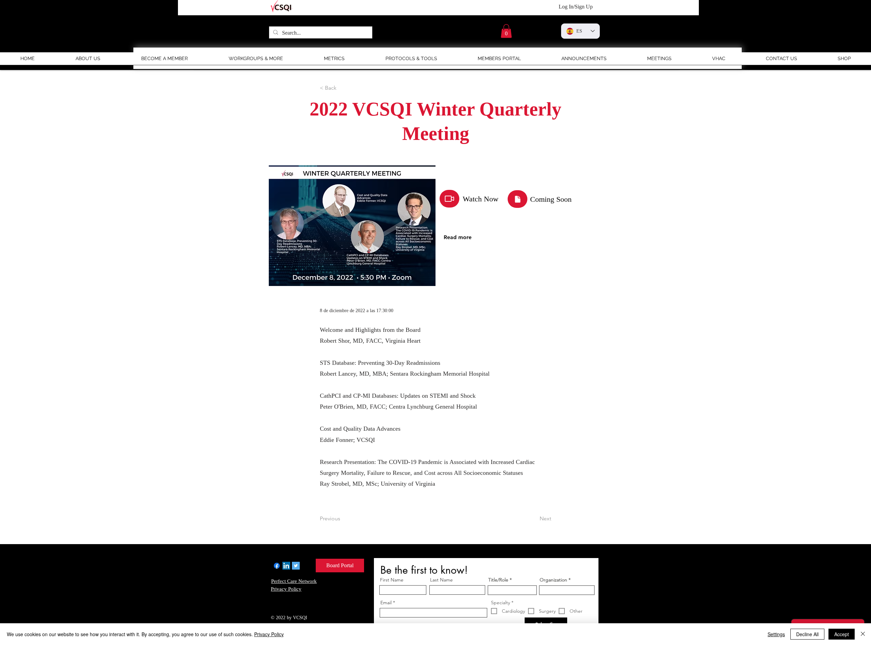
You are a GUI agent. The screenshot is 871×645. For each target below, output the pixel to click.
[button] (506, 31)
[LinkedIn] (286, 566)
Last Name (441, 579)
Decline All (807, 634)
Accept (841, 634)
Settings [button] (776, 634)
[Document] (517, 199)
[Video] (449, 199)
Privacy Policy (269, 634)
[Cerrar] (863, 634)
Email (386, 602)
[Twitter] (296, 566)
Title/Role (498, 579)
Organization (553, 579)
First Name (392, 579)
